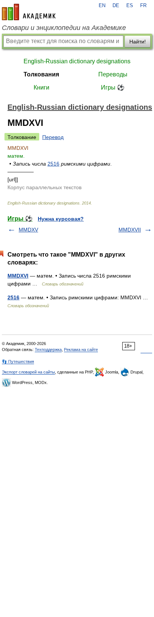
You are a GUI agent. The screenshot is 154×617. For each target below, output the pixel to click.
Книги (41, 87)
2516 (53, 164)
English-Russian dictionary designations (77, 61)
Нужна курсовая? (61, 219)
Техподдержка (48, 349)
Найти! (137, 42)
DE (116, 5)
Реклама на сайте (81, 349)
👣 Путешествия (18, 361)
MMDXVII (129, 230)
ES (129, 5)
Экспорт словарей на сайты (28, 372)
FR (143, 5)
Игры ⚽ (112, 87)
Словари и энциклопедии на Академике (64, 27)
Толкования (41, 74)
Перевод (53, 137)
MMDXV (28, 230)
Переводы (112, 74)
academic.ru (29, 12)
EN (102, 5)
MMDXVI (17, 276)
